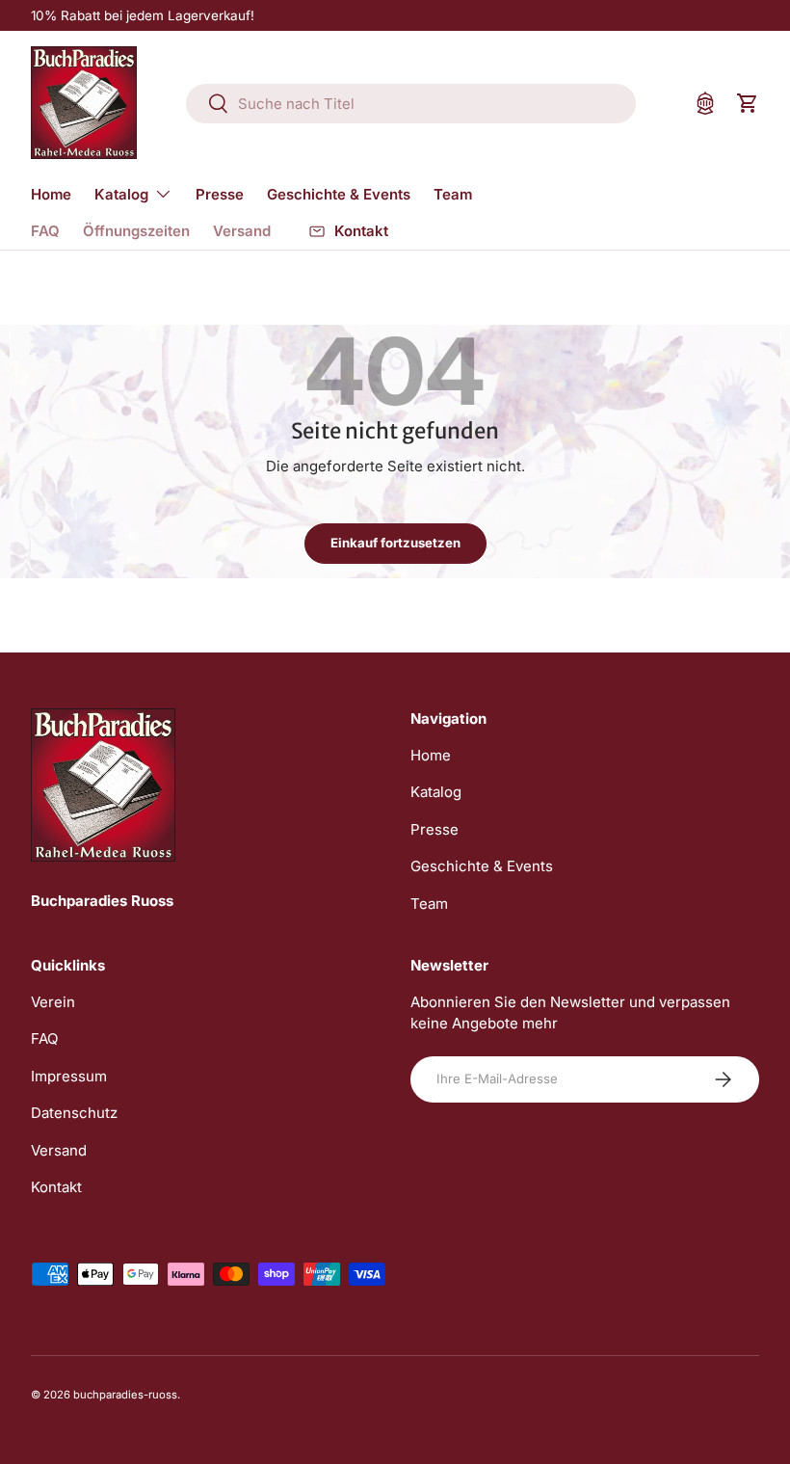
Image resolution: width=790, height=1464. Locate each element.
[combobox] (411, 103)
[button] (747, 103)
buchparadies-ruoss (125, 1394)
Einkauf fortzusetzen (395, 542)
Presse (220, 194)
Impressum (69, 1076)
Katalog (435, 792)
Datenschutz (74, 1113)
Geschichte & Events (338, 194)
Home (51, 194)
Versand (242, 231)
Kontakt (56, 1187)
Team (453, 194)
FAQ (45, 231)
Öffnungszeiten (136, 231)
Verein (53, 1002)
